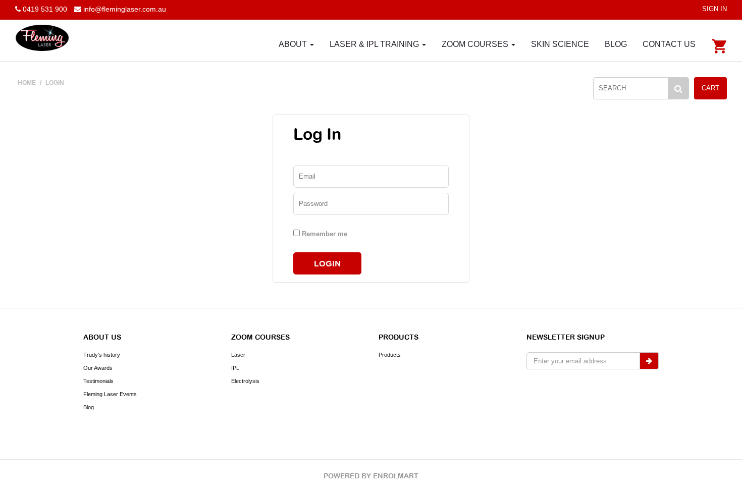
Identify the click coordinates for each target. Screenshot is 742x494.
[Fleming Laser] (42, 37)
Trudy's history (101, 355)
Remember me (323, 234)
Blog (88, 407)
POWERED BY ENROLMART (371, 476)
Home (27, 82)
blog (616, 44)
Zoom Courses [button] (476, 44)
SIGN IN (714, 9)
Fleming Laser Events (110, 394)
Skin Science (560, 44)
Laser (238, 355)
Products (390, 355)
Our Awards (98, 368)
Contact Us (669, 44)
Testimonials (98, 381)
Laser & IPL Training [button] (375, 44)
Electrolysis (245, 381)
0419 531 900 (44, 9)
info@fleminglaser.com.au (124, 9)
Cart (710, 88)
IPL (235, 368)
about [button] (294, 44)
